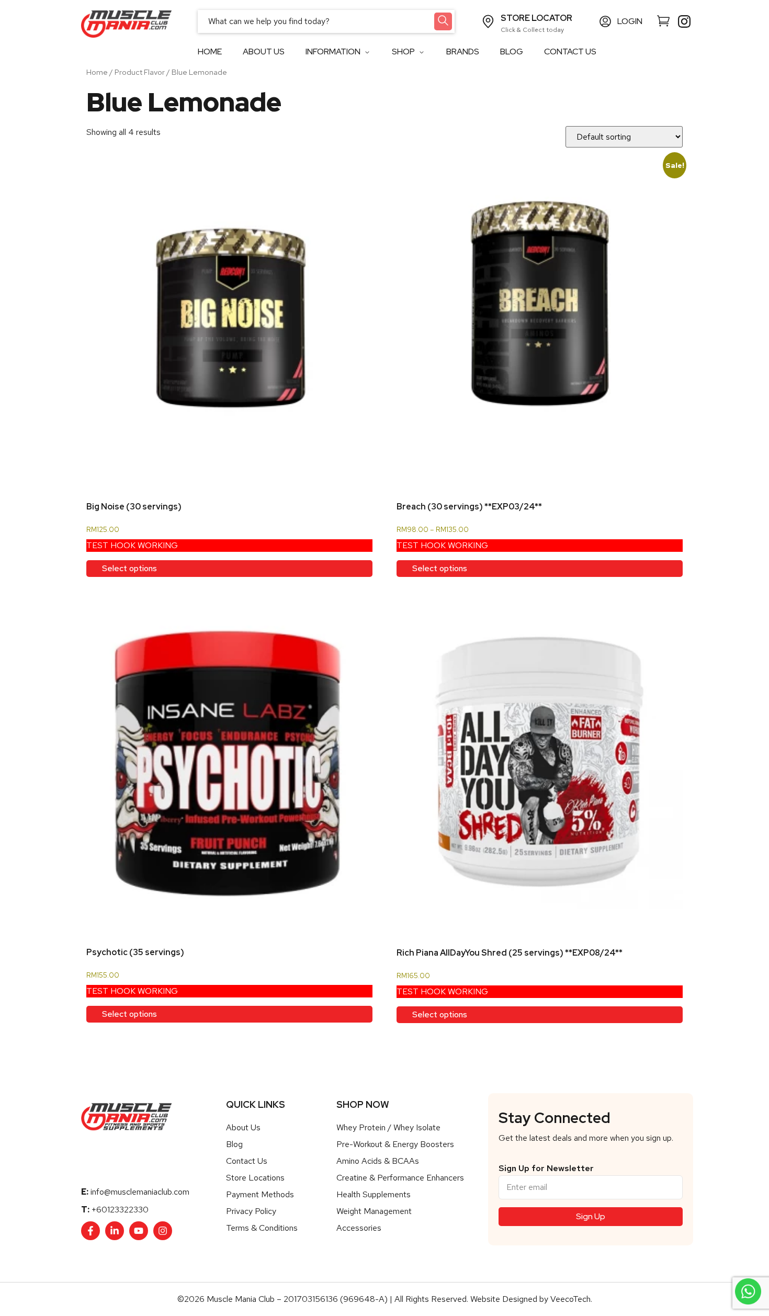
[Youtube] (138, 1230)
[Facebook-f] (90, 1230)
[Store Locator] (488, 21)
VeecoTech (570, 1299)
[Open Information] (367, 52)
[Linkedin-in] (114, 1230)
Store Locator (536, 18)
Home (97, 72)
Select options (129, 568)
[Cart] (663, 20)
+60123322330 (120, 1209)
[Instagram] (162, 1230)
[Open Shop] (421, 52)
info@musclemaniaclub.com (140, 1191)
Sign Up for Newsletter (546, 1168)
